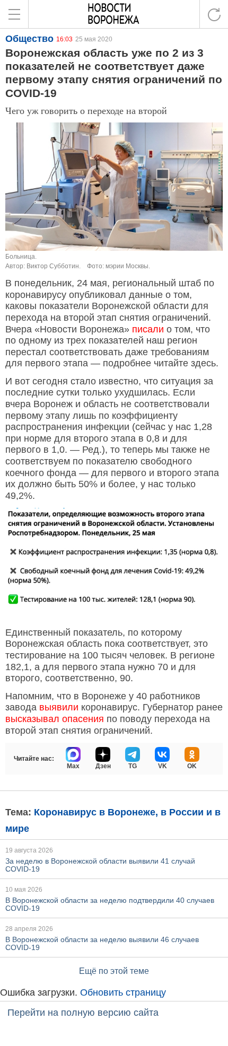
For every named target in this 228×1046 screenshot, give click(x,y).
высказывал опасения (54, 719)
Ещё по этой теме (114, 970)
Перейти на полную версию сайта (83, 1012)
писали (148, 329)
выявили (58, 707)
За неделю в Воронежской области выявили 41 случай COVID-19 (100, 865)
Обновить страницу (123, 992)
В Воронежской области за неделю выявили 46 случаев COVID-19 (102, 943)
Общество (29, 38)
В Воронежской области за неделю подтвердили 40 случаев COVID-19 (109, 904)
